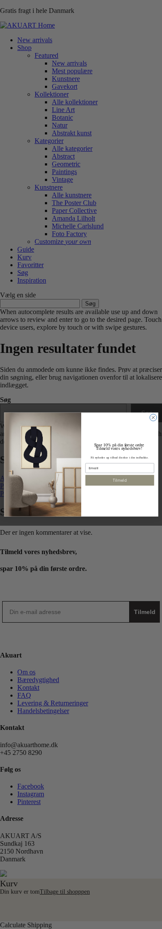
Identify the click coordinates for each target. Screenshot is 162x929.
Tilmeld (119, 480)
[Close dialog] (152, 417)
